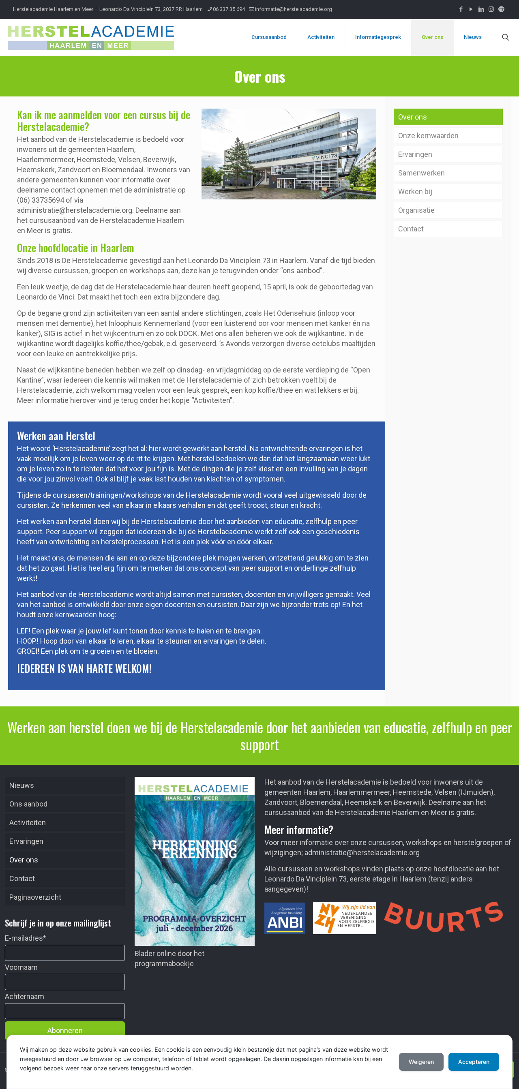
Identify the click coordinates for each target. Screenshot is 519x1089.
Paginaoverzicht (35, 897)
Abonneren (65, 1030)
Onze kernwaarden (428, 135)
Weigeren (421, 1061)
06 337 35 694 (229, 9)
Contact (411, 229)
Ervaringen (415, 154)
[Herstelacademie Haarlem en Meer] (91, 37)
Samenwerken (421, 173)
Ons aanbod (28, 804)
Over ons (412, 117)
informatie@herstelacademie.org (293, 9)
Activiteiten (27, 822)
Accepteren (473, 1061)
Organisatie (416, 210)
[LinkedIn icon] (481, 9)
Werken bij (415, 191)
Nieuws (21, 785)
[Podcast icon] (501, 9)
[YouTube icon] (471, 9)
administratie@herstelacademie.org (362, 852)
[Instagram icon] (491, 9)
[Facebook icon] (461, 9)
